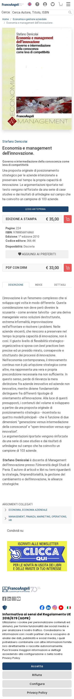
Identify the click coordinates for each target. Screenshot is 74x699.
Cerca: (6, 12)
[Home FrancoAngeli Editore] (13, 5)
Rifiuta (37, 675)
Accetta (37, 666)
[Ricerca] (70, 12)
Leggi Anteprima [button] (35, 209)
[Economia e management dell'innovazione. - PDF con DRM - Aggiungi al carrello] (68, 268)
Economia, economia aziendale (28, 510)
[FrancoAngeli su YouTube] (19, 599)
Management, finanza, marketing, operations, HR (38, 518)
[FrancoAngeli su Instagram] (14, 599)
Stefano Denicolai (14, 141)
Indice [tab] (38, 284)
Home (5, 19)
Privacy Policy (37, 693)
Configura (37, 684)
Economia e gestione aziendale (29, 19)
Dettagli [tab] (60, 284)
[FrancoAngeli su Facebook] (4, 599)
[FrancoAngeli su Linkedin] (9, 599)
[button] (28, 4)
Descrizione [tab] (15, 284)
